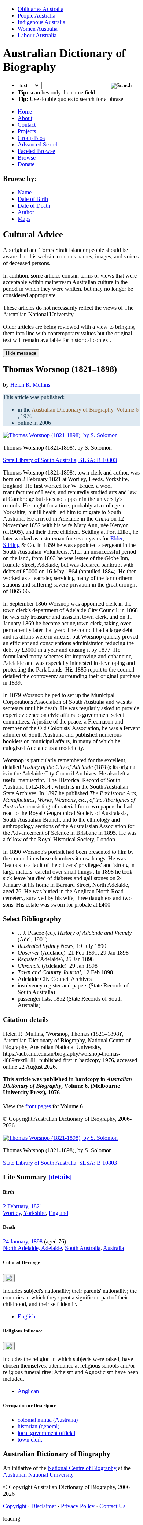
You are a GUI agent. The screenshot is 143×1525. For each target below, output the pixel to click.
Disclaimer (43, 1506)
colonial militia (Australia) (48, 1420)
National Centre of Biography (82, 1468)
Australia (113, 1248)
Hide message (21, 353)
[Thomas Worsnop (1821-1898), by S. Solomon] (60, 435)
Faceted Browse (36, 151)
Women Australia (38, 29)
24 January (15, 1241)
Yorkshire (34, 1213)
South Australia (82, 1248)
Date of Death (34, 205)
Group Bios (31, 138)
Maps (24, 219)
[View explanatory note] (9, 1278)
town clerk (30, 1439)
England (58, 1213)
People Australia (36, 15)
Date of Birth (33, 199)
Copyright (14, 1506)
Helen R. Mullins (30, 385)
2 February (15, 1206)
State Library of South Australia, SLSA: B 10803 (60, 460)
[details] (60, 1177)
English (26, 1316)
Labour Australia (37, 35)
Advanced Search (38, 144)
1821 (37, 1206)
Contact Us (112, 1506)
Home (25, 111)
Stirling (11, 545)
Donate (26, 164)
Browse (27, 158)
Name (25, 192)
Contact (27, 125)
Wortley (12, 1213)
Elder (116, 538)
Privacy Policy (78, 1506)
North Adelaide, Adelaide (32, 1248)
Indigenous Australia (41, 22)
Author (26, 212)
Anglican (28, 1391)
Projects (27, 131)
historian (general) (38, 1426)
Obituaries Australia (40, 9)
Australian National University (38, 1475)
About (25, 118)
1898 (37, 1241)
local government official (46, 1433)
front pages (38, 1106)
